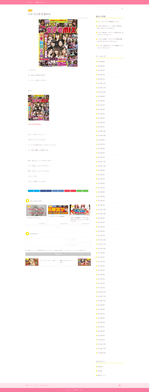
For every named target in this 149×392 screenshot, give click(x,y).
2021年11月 (102, 244)
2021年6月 (101, 266)
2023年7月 (101, 179)
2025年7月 (101, 105)
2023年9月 (101, 170)
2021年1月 (101, 288)
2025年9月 (101, 96)
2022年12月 (102, 209)
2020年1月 (101, 340)
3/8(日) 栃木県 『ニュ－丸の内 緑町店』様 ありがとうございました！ (110, 27)
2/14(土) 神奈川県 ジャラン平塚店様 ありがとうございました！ (110, 47)
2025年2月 (101, 122)
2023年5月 (101, 188)
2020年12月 (102, 292)
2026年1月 (101, 79)
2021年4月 (101, 275)
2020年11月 (102, 296)
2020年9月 (101, 305)
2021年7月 (101, 262)
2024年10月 (102, 135)
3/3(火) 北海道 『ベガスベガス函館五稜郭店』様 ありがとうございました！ (110, 40)
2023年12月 (102, 162)
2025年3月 (101, 118)
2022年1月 (101, 235)
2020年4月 (101, 327)
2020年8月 (101, 309)
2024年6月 (101, 148)
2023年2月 (101, 201)
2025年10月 (102, 92)
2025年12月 (102, 83)
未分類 (30, 10)
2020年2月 (101, 335)
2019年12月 (102, 344)
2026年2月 (101, 75)
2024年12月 (102, 131)
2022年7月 (101, 222)
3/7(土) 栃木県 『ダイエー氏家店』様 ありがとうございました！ (110, 34)
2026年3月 (101, 70)
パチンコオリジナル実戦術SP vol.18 (108, 21)
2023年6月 (101, 183)
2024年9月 (101, 140)
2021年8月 (101, 257)
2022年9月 (101, 218)
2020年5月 (101, 322)
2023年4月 (101, 192)
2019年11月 (102, 348)
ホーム (29, 2)
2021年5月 (101, 270)
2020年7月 (101, 314)
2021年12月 (102, 240)
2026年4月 (101, 66)
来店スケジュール (41, 2)
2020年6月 (101, 318)
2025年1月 (101, 127)
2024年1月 (101, 157)
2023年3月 (101, 196)
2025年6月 (101, 109)
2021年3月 (101, 279)
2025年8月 (101, 101)
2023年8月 (101, 175)
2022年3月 (101, 227)
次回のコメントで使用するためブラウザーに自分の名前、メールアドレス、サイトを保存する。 (57, 250)
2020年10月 (102, 301)
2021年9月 (101, 253)
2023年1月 (101, 205)
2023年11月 (102, 166)
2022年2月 (101, 231)
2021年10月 (102, 248)
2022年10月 (102, 214)
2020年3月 (101, 331)
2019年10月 (102, 353)
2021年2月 (101, 283)
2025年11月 (102, 88)
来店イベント (102, 375)
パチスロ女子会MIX (35, 124)
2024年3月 (101, 153)
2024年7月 (101, 144)
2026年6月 (101, 62)
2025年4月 (101, 114)
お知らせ (100, 367)
